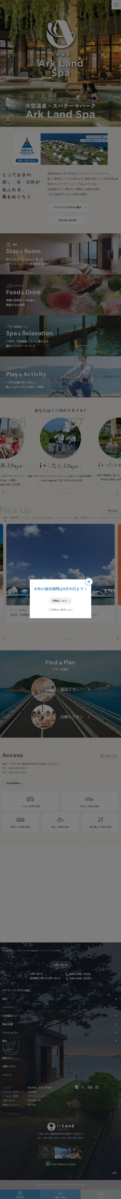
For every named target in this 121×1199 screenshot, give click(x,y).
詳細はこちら (60, 600)
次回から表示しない (62, 609)
